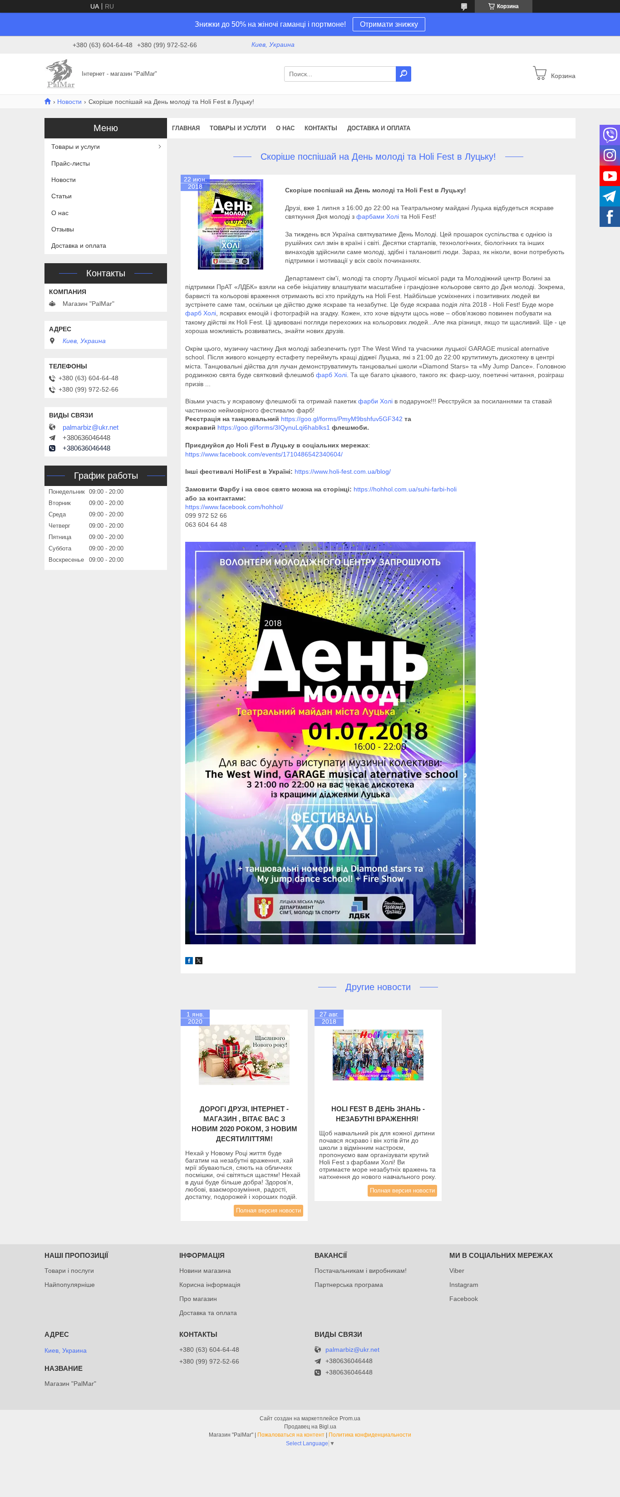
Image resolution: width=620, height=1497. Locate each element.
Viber (456, 1270)
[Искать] (403, 74)
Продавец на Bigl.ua (310, 1426)
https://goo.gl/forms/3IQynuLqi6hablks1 (273, 427)
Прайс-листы (70, 163)
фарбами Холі (377, 216)
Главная (186, 128)
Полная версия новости (268, 1210)
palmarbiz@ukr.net (90, 427)
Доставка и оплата (378, 128)
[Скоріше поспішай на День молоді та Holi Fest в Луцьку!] (230, 224)
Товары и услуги (238, 128)
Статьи (61, 196)
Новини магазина (205, 1270)
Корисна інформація (210, 1284)
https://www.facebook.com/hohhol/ (234, 506)
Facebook (463, 1298)
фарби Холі (376, 401)
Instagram (463, 1284)
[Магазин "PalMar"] (60, 73)
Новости (69, 101)
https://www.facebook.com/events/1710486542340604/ (264, 454)
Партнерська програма (349, 1284)
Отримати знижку (389, 24)
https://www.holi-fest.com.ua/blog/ (343, 471)
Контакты (321, 128)
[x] (198, 962)
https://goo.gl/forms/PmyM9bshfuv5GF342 (342, 418)
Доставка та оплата (208, 1312)
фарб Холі (200, 313)
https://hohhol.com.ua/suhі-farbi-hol (404, 489)
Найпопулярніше (69, 1284)
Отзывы (62, 229)
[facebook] (189, 962)
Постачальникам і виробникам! (361, 1270)
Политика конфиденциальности (370, 1435)
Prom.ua (350, 1418)
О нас (285, 128)
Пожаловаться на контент (291, 1435)
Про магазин (198, 1298)
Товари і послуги (69, 1270)
